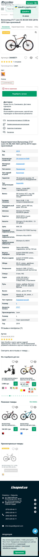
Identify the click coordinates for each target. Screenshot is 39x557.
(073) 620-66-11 (11, 509)
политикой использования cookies (14, 545)
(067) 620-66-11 (11, 519)
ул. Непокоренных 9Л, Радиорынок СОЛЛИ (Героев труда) (13, 502)
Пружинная (20, 169)
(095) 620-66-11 (11, 512)
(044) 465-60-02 (11, 515)
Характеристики (18, 27)
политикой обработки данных (16, 547)
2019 (18, 151)
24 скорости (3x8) (22, 158)
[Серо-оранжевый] (3, 74)
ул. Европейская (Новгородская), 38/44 (13, 498)
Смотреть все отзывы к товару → (15, 350)
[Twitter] (35, 512)
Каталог (30, 3)
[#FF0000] (24, 390)
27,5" (18, 307)
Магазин (4, 15)
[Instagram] (35, 508)
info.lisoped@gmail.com (14, 526)
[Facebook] (35, 500)
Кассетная (20, 172)
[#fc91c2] (6, 388)
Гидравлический (22, 300)
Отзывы (29, 27)
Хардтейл (19, 183)
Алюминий (20, 164)
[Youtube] (35, 504)
